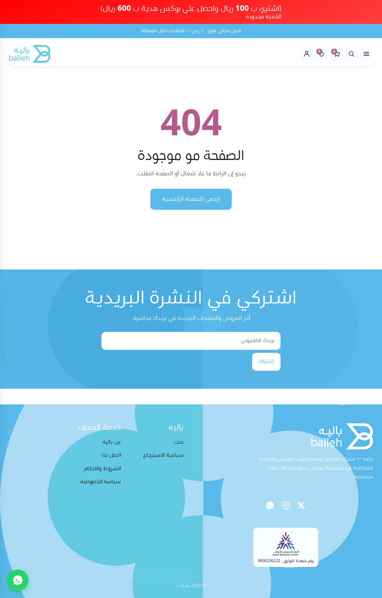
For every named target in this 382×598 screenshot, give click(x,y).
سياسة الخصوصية (100, 481)
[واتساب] (270, 505)
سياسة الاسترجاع (163, 455)
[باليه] (29, 54)
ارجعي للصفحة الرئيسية (191, 199)
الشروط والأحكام (102, 468)
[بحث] (351, 54)
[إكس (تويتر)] (301, 505)
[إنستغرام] (285, 505)
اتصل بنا (111, 455)
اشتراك (266, 361)
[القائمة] (366, 54)
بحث (179, 442)
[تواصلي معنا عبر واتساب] (17, 580)
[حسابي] (306, 54)
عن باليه (112, 442)
